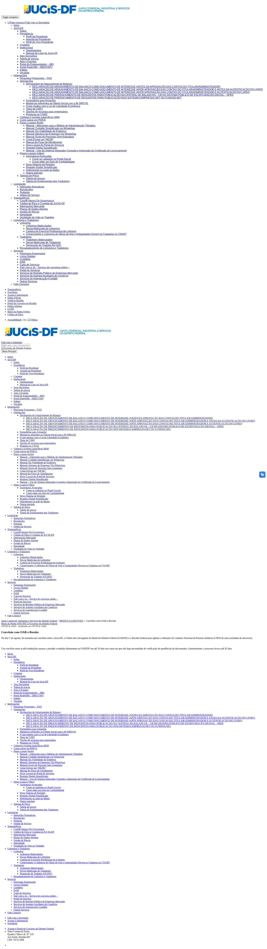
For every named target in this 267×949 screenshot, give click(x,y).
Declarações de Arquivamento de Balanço (49, 84)
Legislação (20, 184)
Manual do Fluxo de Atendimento (44, 142)
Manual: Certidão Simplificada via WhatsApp (50, 128)
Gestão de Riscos (29, 212)
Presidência (26, 33)
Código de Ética (15, 314)
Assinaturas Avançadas (39, 156)
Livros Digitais (27, 256)
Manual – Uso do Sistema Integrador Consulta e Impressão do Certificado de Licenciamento (76, 150)
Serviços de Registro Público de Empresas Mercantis (49, 273)
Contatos (25, 45)
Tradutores (26, 237)
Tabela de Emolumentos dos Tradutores (48, 181)
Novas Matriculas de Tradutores (43, 242)
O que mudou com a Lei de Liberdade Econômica (53, 106)
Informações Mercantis (32, 206)
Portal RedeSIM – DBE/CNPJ (36, 67)
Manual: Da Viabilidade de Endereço (46, 131)
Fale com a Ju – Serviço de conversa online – (45, 267)
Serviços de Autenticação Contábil (38, 278)
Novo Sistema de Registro (40, 164)
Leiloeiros (25, 223)
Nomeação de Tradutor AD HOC (43, 245)
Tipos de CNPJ (34, 109)
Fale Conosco (21, 284)
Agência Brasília (15, 300)
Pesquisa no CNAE (36, 114)
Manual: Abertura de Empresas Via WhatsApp (51, 134)
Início (16, 25)
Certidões (25, 259)
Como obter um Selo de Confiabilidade (53, 161)
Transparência (21, 198)
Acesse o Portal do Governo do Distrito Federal (30, 928)
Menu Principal (9, 351)
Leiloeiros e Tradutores (26, 220)
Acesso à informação (17, 920)
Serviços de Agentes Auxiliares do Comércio (44, 276)
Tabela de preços (29, 59)
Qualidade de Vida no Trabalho (37, 217)
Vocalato (24, 72)
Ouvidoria (12, 292)
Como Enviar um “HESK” (39, 139)
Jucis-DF (18, 28)
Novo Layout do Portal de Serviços (45, 145)
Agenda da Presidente (38, 39)
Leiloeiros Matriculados (38, 225)
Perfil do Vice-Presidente (39, 42)
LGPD (10, 309)
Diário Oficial (14, 297)
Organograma (33, 50)
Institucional (26, 47)
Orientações (26, 81)
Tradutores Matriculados (39, 239)
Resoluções (26, 189)
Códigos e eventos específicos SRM (39, 117)
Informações (20, 75)
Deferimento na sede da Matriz (42, 170)
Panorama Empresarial (32, 253)
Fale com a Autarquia (11, 342)
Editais (23, 70)
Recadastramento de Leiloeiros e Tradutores (44, 248)
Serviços (18, 251)
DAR (22, 262)
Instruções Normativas (32, 187)
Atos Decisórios (28, 56)
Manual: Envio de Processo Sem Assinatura (50, 136)
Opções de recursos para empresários (47, 111)
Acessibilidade (14, 319)
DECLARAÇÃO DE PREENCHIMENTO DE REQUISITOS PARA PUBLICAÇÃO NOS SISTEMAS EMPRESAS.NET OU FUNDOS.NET (107, 97)
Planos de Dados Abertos (34, 209)
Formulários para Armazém (41, 100)
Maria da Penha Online (18, 311)
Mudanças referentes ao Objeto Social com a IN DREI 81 (57, 103)
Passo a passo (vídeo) (32, 153)
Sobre (23, 31)
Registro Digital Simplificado (41, 148)
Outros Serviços (28, 281)
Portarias (25, 192)
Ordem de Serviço (30, 195)
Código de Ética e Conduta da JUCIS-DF (42, 203)
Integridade (26, 214)
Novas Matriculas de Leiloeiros (43, 228)
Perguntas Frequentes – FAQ (36, 78)
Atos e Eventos (28, 61)
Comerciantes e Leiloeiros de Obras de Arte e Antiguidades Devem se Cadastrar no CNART (76, 234)
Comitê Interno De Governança (37, 200)
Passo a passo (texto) (31, 123)
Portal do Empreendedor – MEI (37, 64)
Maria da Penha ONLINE (14, 623)
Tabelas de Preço (29, 175)
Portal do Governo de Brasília (21, 303)
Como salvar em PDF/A (33, 120)
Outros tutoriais (34, 173)
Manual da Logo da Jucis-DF (42, 53)
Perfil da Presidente (37, 36)
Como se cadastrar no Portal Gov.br (51, 159)
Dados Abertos (14, 306)
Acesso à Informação (17, 295)
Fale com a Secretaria (37, 22)
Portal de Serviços (30, 270)
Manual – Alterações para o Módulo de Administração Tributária (60, 125)
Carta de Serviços (29, 264)
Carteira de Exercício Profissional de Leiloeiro (51, 231)
